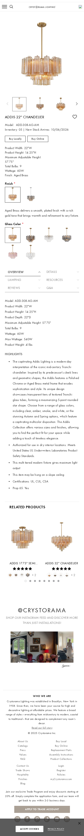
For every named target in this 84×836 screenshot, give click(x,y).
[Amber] (10, 575)
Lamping (14, 280)
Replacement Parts (61, 750)
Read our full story (42, 727)
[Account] (80, 6)
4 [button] (40, 581)
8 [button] (58, 581)
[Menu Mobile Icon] (4, 6)
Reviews (14, 288)
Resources (54, 280)
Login (61, 765)
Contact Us (23, 765)
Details (51, 272)
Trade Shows (23, 770)
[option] (21, 104)
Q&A (49, 288)
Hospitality (23, 774)
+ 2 (34, 575)
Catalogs (23, 745)
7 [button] (54, 581)
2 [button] (30, 581)
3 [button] (35, 581)
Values (23, 754)
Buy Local (61, 741)
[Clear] (22, 575)
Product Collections (61, 759)
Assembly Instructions (61, 754)
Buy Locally (15, 138)
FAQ (22, 759)
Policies (61, 774)
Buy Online (37, 138)
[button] (42, 647)
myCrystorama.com (61, 779)
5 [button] (44, 581)
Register (61, 770)
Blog (22, 783)
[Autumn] (16, 575)
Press (23, 750)
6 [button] (49, 581)
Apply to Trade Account (42, 809)
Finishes (22, 779)
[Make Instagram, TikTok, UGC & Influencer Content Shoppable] (66, 666)
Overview (16, 272)
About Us (23, 741)
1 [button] (26, 581)
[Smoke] (28, 575)
